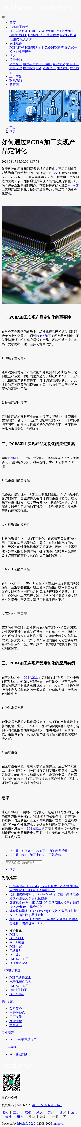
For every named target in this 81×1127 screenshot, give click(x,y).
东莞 (20, 1116)
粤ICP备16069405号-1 (47, 1105)
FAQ (39, 68)
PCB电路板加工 (20, 31)
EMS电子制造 (19, 27)
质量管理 (15, 68)
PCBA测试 (35, 35)
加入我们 (63, 68)
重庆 (16, 1112)
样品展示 (29, 68)
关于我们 (15, 60)
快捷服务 (15, 43)
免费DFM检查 (54, 47)
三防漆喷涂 (51, 35)
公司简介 (15, 64)
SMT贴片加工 (64, 31)
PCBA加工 (43, 335)
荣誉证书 (72, 64)
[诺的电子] (40, 8)
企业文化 (59, 64)
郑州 (51, 1112)
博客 (12, 55)
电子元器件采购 (43, 31)
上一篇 (38, 850)
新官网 (14, 84)
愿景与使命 (31, 64)
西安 (63, 1112)
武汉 (39, 1112)
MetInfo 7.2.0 (26, 1123)
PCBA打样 (16, 47)
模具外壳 (26, 39)
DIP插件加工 (18, 35)
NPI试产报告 (22, 51)
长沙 (8, 1116)
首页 (12, 22)
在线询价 (49, 68)
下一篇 (35, 855)
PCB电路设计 (34, 47)
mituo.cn (58, 1123)
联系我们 (15, 80)
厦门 (74, 1112)
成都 (28, 1112)
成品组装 (66, 35)
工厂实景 (45, 64)
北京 (5, 1112)
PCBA (53, 173)
